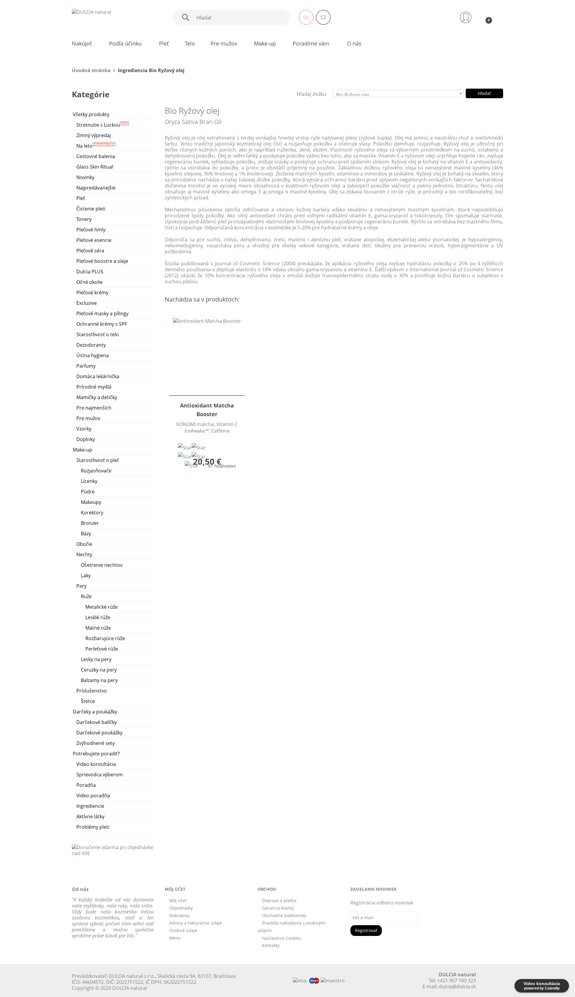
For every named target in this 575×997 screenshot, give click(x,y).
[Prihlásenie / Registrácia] (466, 17)
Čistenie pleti (90, 208)
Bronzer (90, 523)
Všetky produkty (91, 114)
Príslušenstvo (91, 690)
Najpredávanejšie (96, 187)
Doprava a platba (279, 900)
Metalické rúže (101, 607)
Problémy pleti (92, 827)
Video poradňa (93, 795)
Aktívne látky (90, 816)
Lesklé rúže (97, 617)
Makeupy (91, 502)
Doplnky (85, 439)
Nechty (84, 554)
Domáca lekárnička (97, 376)
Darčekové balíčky (96, 722)
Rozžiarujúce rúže (105, 638)
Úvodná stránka (91, 70)
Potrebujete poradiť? (96, 753)
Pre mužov (88, 418)
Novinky (85, 177)
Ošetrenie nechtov (101, 565)
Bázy (86, 533)
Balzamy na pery (99, 680)
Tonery (84, 219)
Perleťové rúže (101, 649)
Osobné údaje (183, 930)
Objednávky (181, 908)
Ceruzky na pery (99, 669)
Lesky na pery (96, 659)
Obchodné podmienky (284, 915)
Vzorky (83, 428)
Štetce (88, 701)
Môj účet (178, 900)
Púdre (88, 491)
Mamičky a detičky (96, 397)
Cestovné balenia (95, 156)
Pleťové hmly (90, 229)
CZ (323, 17)
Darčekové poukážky (99, 732)
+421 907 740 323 (456, 980)
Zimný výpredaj (93, 135)
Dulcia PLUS (89, 271)
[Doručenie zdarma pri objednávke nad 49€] (113, 849)
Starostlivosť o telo (97, 334)
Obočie (84, 544)
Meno (175, 938)
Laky (86, 575)
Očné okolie (89, 282)
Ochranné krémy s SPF (101, 324)
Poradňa (86, 785)
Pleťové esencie (93, 240)
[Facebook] (373, 980)
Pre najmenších (93, 407)
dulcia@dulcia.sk (457, 986)
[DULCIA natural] (91, 11)
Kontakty (270, 945)
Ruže (86, 596)
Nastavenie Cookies (281, 938)
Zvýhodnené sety (95, 743)
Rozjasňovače (96, 470)
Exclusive (86, 303)
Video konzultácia (96, 764)
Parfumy (86, 366)
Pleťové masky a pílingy (102, 313)
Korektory (92, 512)
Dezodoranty (91, 345)
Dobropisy (179, 915)
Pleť (80, 198)
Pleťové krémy (92, 292)
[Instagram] (394, 980)
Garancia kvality (278, 908)
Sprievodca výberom (99, 774)
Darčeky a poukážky (95, 711)
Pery (81, 586)
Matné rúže (98, 628)
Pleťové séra (90, 250)
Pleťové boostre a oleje (102, 261)
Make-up (82, 449)
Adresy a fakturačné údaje (195, 923)
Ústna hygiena (92, 355)
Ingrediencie (90, 806)
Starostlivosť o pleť (97, 460)
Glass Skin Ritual (94, 166)
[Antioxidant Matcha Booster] (207, 356)
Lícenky (89, 481)
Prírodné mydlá (93, 387)
